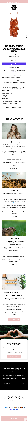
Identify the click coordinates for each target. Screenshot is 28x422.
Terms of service (20, 400)
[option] (14, 26)
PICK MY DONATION (14, 168)
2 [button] (13, 41)
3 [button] (14, 41)
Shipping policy (20, 402)
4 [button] (15, 41)
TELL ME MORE (14, 216)
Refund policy (7, 402)
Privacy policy (13, 402)
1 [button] (12, 41)
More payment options (14, 68)
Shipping (9, 56)
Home (6, 400)
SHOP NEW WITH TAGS (14, 319)
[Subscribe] (23, 383)
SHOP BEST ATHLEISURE (14, 356)
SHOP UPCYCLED (14, 264)
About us (14, 400)
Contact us (14, 404)
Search (9, 400)
